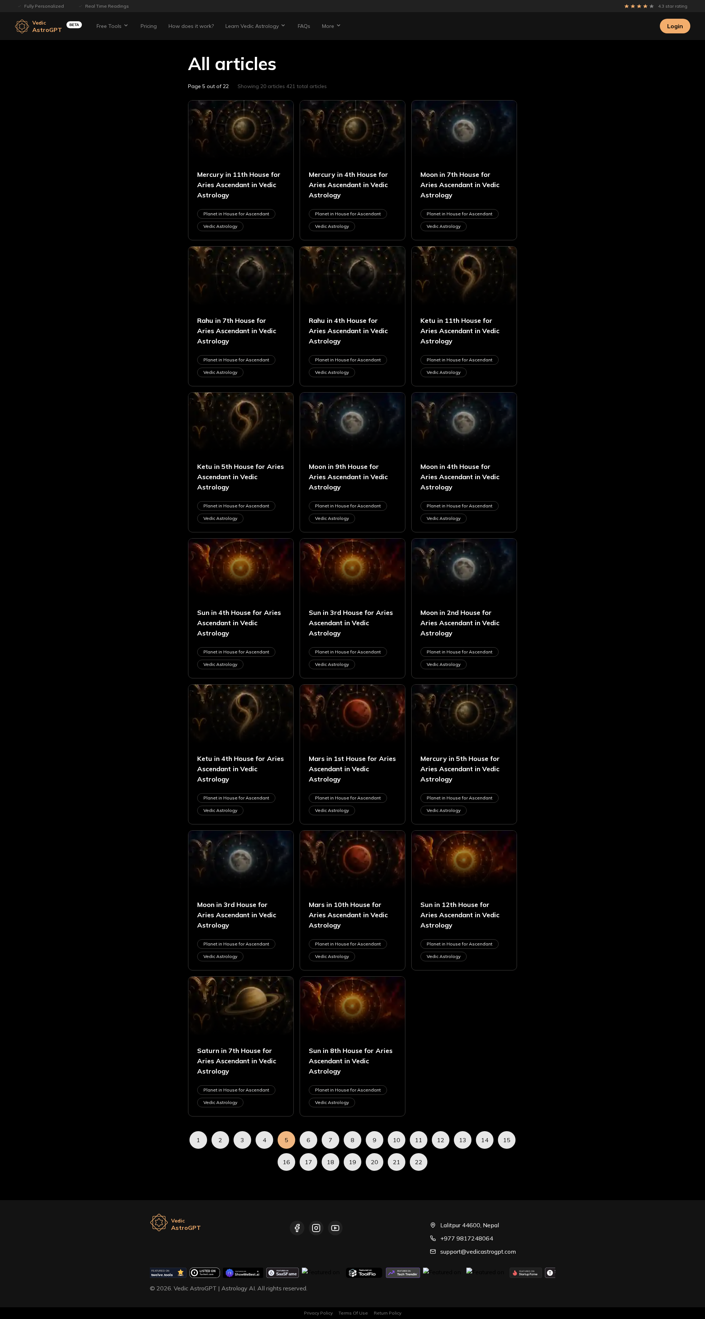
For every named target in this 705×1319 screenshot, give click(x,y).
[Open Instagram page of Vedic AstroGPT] (316, 1228)
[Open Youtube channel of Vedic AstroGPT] (335, 1228)
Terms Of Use (353, 1313)
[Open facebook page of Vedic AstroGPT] (297, 1228)
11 (418, 1140)
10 (396, 1140)
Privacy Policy (318, 1313)
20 (374, 1162)
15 (506, 1140)
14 (484, 1140)
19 (352, 1162)
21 (396, 1162)
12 (440, 1140)
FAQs (304, 26)
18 (330, 1162)
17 (308, 1162)
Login (675, 26)
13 (462, 1140)
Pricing (149, 26)
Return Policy (387, 1313)
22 (418, 1162)
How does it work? (191, 26)
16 (286, 1162)
